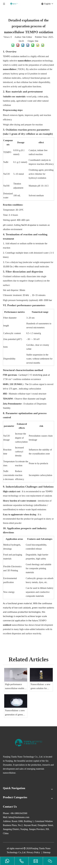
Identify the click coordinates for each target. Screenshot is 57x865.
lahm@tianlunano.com (18, 817)
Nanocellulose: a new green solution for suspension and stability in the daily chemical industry (40, 686)
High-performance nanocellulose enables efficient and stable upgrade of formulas (15, 686)
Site (36, 41)
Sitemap (46, 852)
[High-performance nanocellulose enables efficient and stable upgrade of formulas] (15, 674)
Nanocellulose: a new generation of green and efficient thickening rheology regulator (15, 712)
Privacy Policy (33, 852)
